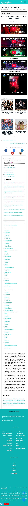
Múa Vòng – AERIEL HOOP (9, 267)
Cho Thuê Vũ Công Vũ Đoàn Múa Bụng (10, 225)
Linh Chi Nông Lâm (7, 398)
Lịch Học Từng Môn (8, 256)
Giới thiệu (14, 462)
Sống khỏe (6, 335)
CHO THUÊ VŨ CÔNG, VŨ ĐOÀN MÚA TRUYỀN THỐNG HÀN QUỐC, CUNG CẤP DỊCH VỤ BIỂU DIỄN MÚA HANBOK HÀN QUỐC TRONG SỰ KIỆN (14, 192)
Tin (5, 277)
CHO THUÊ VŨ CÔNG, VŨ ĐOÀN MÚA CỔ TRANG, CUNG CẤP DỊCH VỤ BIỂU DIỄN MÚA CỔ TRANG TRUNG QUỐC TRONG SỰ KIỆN (14, 187)
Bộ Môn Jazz (7, 235)
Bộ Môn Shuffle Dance (8, 240)
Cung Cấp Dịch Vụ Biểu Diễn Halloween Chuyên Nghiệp (13, 212)
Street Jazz (9, 450)
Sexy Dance (9, 440)
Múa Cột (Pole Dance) (7, 435)
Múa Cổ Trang (7, 262)
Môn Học (6, 319)
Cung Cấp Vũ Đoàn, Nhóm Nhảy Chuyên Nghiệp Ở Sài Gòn (13, 215)
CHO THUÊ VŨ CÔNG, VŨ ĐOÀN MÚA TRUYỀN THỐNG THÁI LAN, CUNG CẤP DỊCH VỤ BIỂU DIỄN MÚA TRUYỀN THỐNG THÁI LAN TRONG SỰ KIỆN (14, 197)
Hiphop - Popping (19, 440)
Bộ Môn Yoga (7, 245)
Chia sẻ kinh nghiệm (8, 246)
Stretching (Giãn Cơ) (20, 446)
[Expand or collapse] (25, 13)
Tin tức (14, 463)
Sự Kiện (6, 275)
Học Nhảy (6, 253)
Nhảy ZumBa (7, 270)
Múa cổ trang (7, 261)
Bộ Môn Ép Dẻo (7, 232)
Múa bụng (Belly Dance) (7, 431)
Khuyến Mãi (6, 254)
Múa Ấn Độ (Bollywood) (7, 433)
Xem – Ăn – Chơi (7, 286)
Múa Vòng (6, 327)
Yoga (17, 443)
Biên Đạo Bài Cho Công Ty (9, 140)
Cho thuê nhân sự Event (9, 248)
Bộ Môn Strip (7, 243)
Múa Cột (6, 264)
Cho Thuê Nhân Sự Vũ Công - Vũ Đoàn (19, 9)
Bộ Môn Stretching (8, 303)
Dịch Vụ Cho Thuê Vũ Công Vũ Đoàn (10, 167)
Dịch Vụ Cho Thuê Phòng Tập (9, 174)
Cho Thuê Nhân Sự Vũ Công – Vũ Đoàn (11, 311)
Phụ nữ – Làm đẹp (8, 272)
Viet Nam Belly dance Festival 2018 (11, 283)
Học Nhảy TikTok (19, 431)
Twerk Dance (7, 280)
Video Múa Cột (7, 343)
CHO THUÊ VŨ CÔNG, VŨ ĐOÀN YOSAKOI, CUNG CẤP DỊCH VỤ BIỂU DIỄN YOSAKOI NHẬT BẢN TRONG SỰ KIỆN (14, 182)
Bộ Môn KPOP (7, 237)
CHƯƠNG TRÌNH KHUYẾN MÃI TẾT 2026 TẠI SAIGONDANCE (13, 161)
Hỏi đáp (14, 465)
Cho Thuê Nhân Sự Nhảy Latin (17, 143)
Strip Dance (9, 441)
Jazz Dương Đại (19, 433)
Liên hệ (14, 467)
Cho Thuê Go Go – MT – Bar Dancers (10, 218)
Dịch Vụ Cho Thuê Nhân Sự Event (9, 176)
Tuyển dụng (6, 278)
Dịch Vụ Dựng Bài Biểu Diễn (8, 172)
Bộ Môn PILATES (7, 238)
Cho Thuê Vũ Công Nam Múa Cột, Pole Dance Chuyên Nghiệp (14, 209)
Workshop (6, 285)
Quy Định (14, 470)
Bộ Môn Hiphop (7, 233)
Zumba (10, 448)
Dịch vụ (6, 251)
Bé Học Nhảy (7, 230)
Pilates (17, 445)
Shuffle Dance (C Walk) (20, 448)
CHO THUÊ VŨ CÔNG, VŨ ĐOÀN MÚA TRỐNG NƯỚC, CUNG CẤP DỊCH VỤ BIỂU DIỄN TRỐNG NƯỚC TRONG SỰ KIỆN (14, 201)
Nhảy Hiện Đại (7, 269)
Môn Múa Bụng (7, 259)
